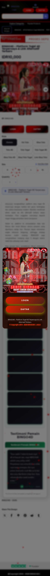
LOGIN (25, 300)
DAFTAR (25, 309)
